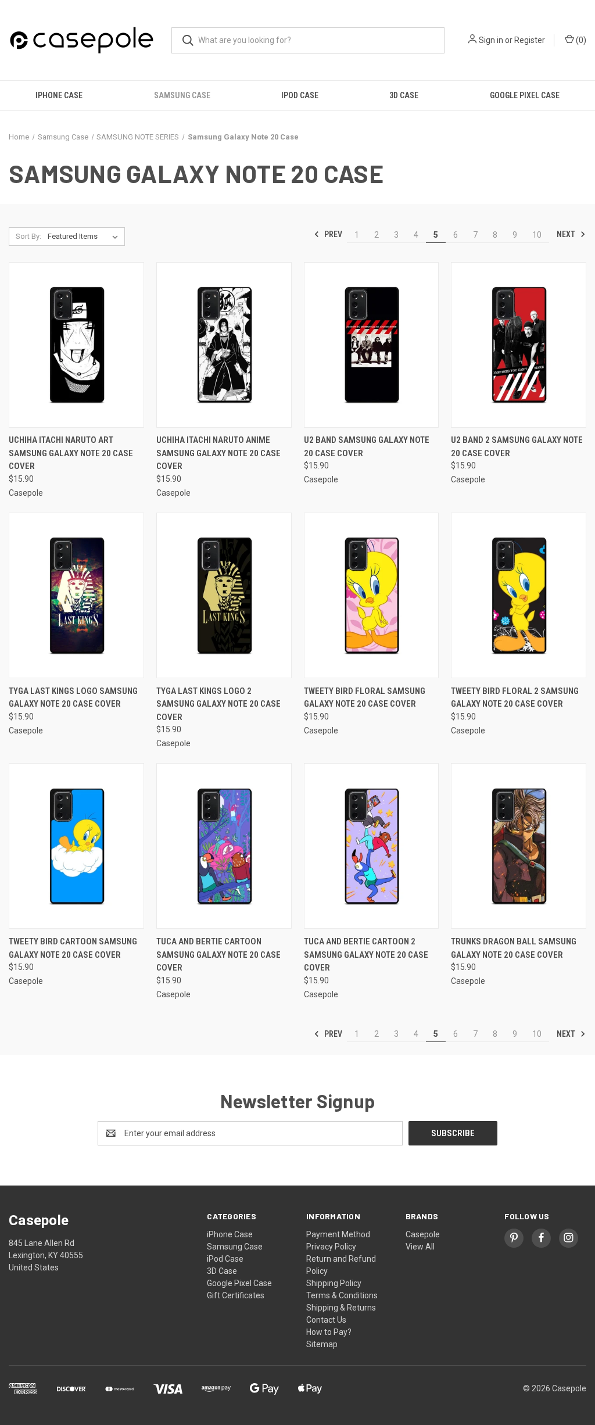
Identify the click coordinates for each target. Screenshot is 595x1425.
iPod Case (299, 95)
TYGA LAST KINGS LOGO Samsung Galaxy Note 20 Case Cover (73, 698)
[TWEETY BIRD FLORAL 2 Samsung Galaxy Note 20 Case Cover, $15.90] (518, 595)
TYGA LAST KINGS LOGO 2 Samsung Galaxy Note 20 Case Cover (218, 704)
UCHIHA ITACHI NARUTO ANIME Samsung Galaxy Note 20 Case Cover (218, 453)
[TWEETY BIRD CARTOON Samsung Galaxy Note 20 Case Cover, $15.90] (76, 845)
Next (567, 234)
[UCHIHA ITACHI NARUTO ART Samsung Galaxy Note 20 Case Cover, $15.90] (76, 344)
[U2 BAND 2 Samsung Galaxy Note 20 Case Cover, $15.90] (518, 344)
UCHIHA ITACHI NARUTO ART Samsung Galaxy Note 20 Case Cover (71, 453)
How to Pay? (329, 1332)
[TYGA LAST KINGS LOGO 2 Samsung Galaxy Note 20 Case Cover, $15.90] (224, 595)
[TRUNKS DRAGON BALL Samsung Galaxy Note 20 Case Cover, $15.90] (518, 845)
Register (529, 40)
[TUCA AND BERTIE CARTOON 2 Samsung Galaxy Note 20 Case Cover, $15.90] (371, 845)
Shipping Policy (333, 1283)
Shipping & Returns (341, 1307)
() (580, 40)
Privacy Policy (331, 1246)
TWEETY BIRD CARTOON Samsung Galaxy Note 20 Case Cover (73, 948)
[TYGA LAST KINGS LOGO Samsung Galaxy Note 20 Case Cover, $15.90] (76, 595)
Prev (332, 234)
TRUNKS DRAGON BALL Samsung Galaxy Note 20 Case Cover (513, 948)
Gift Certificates (235, 1295)
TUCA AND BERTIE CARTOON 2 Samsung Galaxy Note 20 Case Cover (366, 954)
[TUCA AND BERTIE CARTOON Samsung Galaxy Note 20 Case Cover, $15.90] (224, 845)
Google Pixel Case (525, 95)
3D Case (403, 95)
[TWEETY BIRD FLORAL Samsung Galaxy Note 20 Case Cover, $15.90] (371, 595)
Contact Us (326, 1319)
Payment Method (338, 1234)
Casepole (423, 1234)
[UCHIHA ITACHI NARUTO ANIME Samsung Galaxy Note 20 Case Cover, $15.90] (224, 344)
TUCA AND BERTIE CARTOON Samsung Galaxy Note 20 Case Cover (218, 954)
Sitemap (322, 1344)
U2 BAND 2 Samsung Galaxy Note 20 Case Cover (517, 447)
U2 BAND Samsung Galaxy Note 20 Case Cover (366, 447)
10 (537, 234)
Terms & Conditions (342, 1295)
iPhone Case (59, 95)
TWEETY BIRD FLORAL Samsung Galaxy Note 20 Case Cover (364, 698)
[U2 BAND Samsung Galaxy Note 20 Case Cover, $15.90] (371, 344)
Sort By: (28, 236)
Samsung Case (182, 95)
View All (420, 1246)
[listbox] (85, 236)
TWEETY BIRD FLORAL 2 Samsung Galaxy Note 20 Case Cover (515, 698)
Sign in (491, 40)
